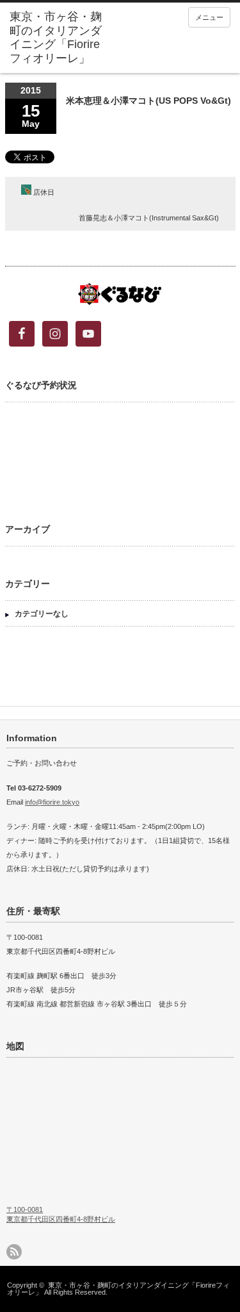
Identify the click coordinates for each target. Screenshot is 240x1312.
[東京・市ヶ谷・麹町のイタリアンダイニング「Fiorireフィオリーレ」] (58, 37)
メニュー (209, 17)
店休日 (42, 192)
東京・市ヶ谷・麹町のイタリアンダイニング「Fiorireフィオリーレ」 (118, 1288)
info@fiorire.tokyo (52, 802)
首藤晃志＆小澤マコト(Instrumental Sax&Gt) (149, 218)
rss (14, 1251)
